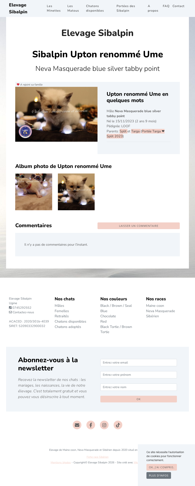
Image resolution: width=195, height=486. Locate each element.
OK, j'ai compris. (161, 467)
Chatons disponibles (95, 8)
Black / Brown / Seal (116, 305)
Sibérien (152, 316)
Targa (136, 131)
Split (123, 131)
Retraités (62, 316)
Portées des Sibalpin (126, 8)
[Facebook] (90, 425)
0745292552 (21, 308)
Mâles (59, 305)
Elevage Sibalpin (18, 8)
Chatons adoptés (68, 326)
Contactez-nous (23, 312)
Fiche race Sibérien (98, 457)
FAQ (166, 6)
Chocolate (108, 316)
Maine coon (155, 305)
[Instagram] (104, 425)
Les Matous (73, 8)
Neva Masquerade (160, 311)
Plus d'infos (159, 475)
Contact (179, 6)
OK (139, 399)
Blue (103, 311)
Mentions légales (61, 462)
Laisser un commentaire (138, 226)
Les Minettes (54, 8)
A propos (153, 8)
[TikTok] (118, 425)
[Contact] (77, 425)
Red (103, 321)
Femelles (62, 311)
